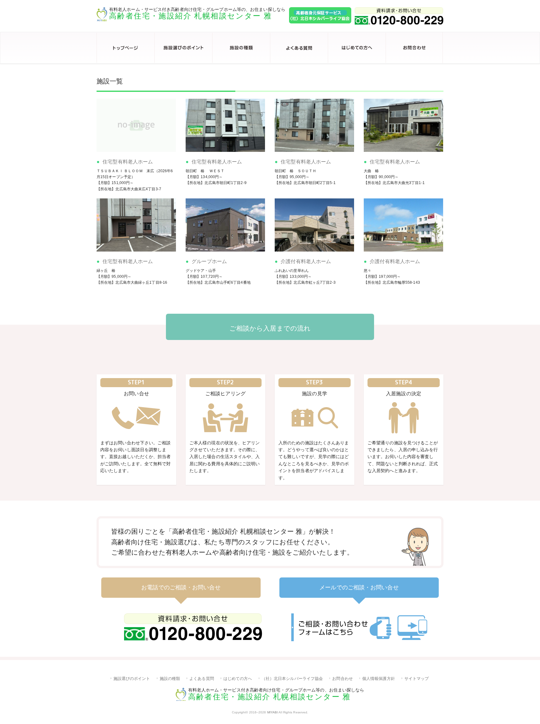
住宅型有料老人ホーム (127, 161)
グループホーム (209, 261)
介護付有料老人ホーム (306, 261)
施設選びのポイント (183, 47)
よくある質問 (299, 47)
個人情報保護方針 (378, 678)
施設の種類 (241, 47)
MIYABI (272, 712)
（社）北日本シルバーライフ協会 (292, 678)
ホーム (125, 47)
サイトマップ (416, 678)
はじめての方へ (357, 47)
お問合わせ (414, 47)
